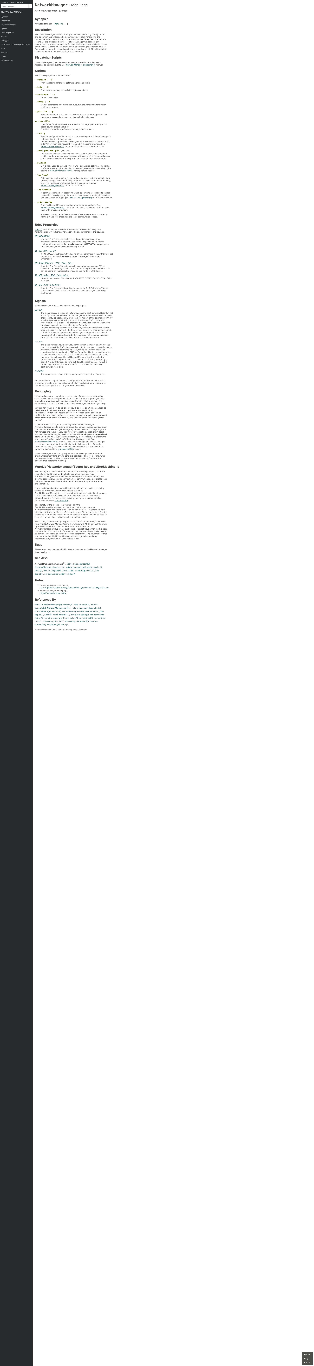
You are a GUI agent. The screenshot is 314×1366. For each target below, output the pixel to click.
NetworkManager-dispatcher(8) (80, 65)
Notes (3, 56)
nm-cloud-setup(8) (80, 614)
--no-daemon (41, 94)
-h (47, 87)
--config (40, 133)
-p (52, 111)
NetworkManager (11, 12)
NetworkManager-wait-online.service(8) (84, 567)
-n (53, 94)
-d (48, 102)
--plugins (40, 163)
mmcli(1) (39, 604)
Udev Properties (7, 33)
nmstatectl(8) (53, 624)
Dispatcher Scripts (8, 25)
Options (4, 29)
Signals (4, 36)
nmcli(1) (38, 570)
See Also (4, 52)
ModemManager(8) (53, 604)
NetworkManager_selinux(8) (48, 611)
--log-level (41, 175)
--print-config (43, 202)
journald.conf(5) (65, 449)
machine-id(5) (61, 500)
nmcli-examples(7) (52, 570)
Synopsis (4, 17)
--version (40, 80)
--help (38, 87)
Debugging (5, 41)
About (307, 1362)
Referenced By (7, 60)
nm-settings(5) (86, 618)
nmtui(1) (64, 624)
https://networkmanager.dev (53, 593)
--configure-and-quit (47, 151)
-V (51, 80)
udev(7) (38, 229)
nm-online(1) (67, 570)
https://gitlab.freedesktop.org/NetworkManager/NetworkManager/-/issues (74, 587)
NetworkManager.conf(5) (52, 146)
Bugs (3, 48)
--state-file (42, 121)
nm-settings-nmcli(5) (84, 570)
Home (307, 1354)
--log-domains (43, 190)
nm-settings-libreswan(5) (77, 621)
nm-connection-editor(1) (55, 574)
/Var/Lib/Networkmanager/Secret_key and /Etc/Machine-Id (17, 44)
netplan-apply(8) (81, 604)
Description (5, 21)
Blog (306, 1358)
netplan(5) (68, 604)
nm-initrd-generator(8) (54, 618)
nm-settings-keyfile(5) (53, 621)
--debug (39, 102)
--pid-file (41, 111)
